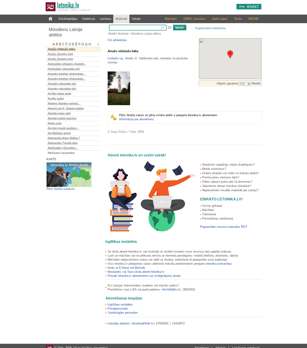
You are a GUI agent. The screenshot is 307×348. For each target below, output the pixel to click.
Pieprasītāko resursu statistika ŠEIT (223, 226)
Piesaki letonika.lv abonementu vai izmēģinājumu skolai (144, 275)
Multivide (121, 18)
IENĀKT (253, 7)
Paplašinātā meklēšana (210, 28)
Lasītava (105, 18)
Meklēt (255, 83)
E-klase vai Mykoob (132, 267)
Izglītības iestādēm (120, 304)
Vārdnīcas (88, 18)
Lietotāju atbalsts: (120, 323)
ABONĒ (253, 18)
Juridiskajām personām (123, 312)
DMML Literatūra (194, 18)
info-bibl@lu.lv (171, 289)
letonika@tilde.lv (142, 323)
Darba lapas (219, 18)
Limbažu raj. (116, 58)
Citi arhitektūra (117, 40)
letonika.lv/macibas (219, 263)
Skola (238, 18)
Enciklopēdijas (68, 18)
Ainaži (129, 58)
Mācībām (171, 18)
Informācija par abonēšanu (136, 119)
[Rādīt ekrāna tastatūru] (169, 27)
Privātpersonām (118, 308)
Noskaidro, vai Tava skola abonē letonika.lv (136, 271)
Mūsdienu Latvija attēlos (65, 32)
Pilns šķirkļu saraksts (61, 189)
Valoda (136, 18)
